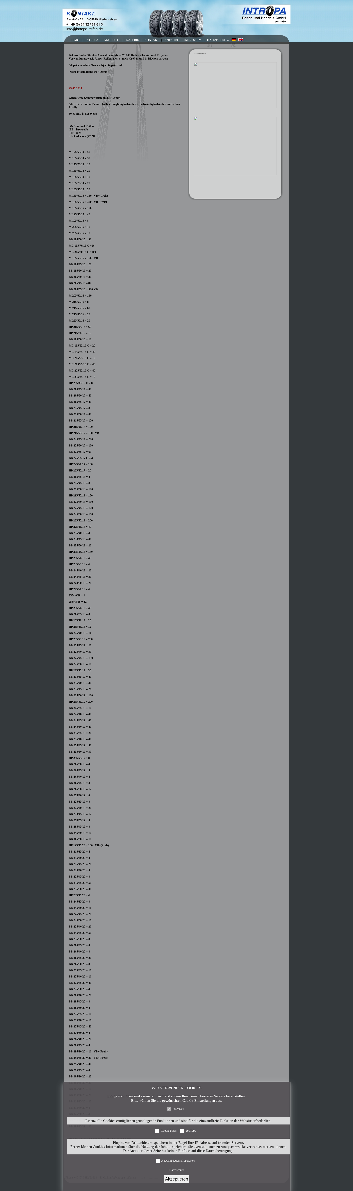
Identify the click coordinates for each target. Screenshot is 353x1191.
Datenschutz (176, 1170)
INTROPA (91, 40)
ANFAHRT (172, 40)
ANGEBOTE (112, 40)
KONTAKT (152, 40)
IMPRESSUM (192, 40)
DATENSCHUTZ (218, 40)
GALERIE (132, 40)
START (75, 40)
